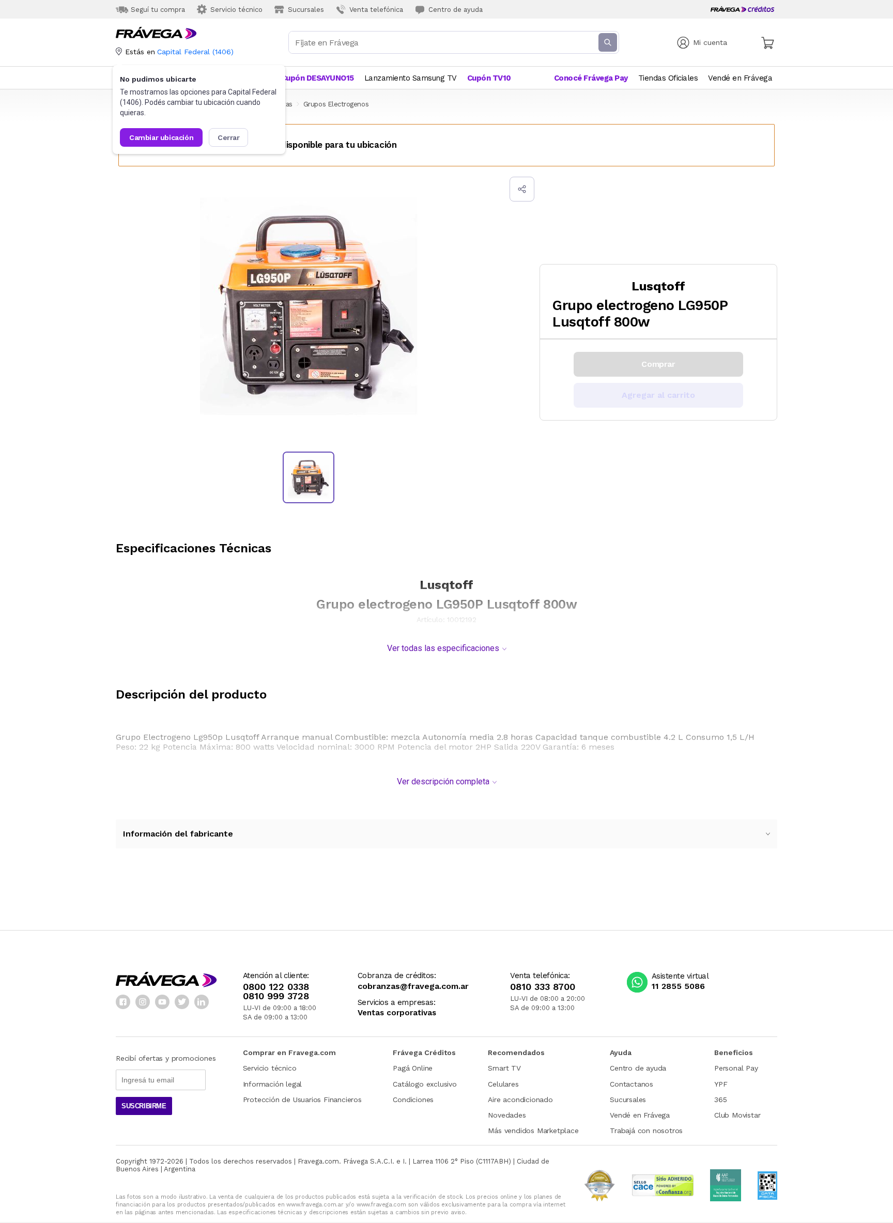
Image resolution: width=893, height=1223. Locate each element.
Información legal (272, 1084)
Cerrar (229, 137)
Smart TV (504, 1068)
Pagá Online (413, 1068)
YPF (720, 1084)
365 (720, 1099)
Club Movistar (737, 1115)
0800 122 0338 (276, 987)
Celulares (503, 1084)
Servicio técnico (270, 1068)
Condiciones (413, 1099)
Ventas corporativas (397, 1013)
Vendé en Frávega (640, 1115)
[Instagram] (142, 1002)
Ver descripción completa (443, 781)
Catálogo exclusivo (424, 1084)
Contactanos (631, 1084)
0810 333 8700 (542, 987)
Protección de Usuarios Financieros (302, 1099)
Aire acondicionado (520, 1099)
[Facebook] (123, 1002)
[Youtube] (162, 1002)
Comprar (658, 364)
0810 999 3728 (276, 996)
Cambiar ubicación (161, 137)
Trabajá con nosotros (646, 1130)
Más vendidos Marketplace (533, 1130)
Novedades (507, 1115)
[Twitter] (182, 1002)
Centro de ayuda (638, 1068)
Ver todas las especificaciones (443, 648)
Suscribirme (143, 1106)
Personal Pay (736, 1068)
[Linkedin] (201, 1002)
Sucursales (628, 1099)
